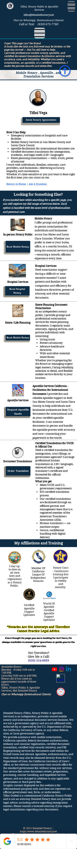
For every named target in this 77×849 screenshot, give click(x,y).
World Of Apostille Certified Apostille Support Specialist (49, 611)
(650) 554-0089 (38, 660)
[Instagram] (61, 669)
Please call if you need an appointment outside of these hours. (18, 681)
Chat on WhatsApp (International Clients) (38, 20)
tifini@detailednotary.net (39, 14)
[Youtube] (54, 669)
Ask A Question (38, 184)
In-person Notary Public (18, 234)
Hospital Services (17, 281)
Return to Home (16, 184)
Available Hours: (11, 666)
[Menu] (71, 6)
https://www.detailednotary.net (38, 831)
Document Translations (17, 461)
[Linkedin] (68, 669)
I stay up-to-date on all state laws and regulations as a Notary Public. (15, 576)
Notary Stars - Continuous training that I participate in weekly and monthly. (60, 577)
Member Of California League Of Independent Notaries (38, 574)
